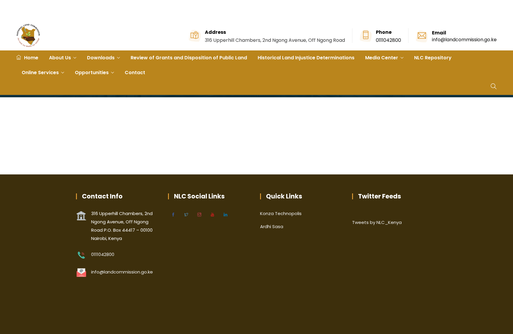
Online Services (40, 72)
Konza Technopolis (281, 213)
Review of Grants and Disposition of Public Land (189, 57)
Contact (135, 72)
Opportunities (92, 72)
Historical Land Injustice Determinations (306, 57)
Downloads (101, 57)
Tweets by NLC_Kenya (377, 222)
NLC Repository (433, 57)
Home (31, 57)
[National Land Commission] (28, 36)
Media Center (381, 57)
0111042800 (388, 40)
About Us (60, 57)
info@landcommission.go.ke (464, 39)
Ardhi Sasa (271, 226)
